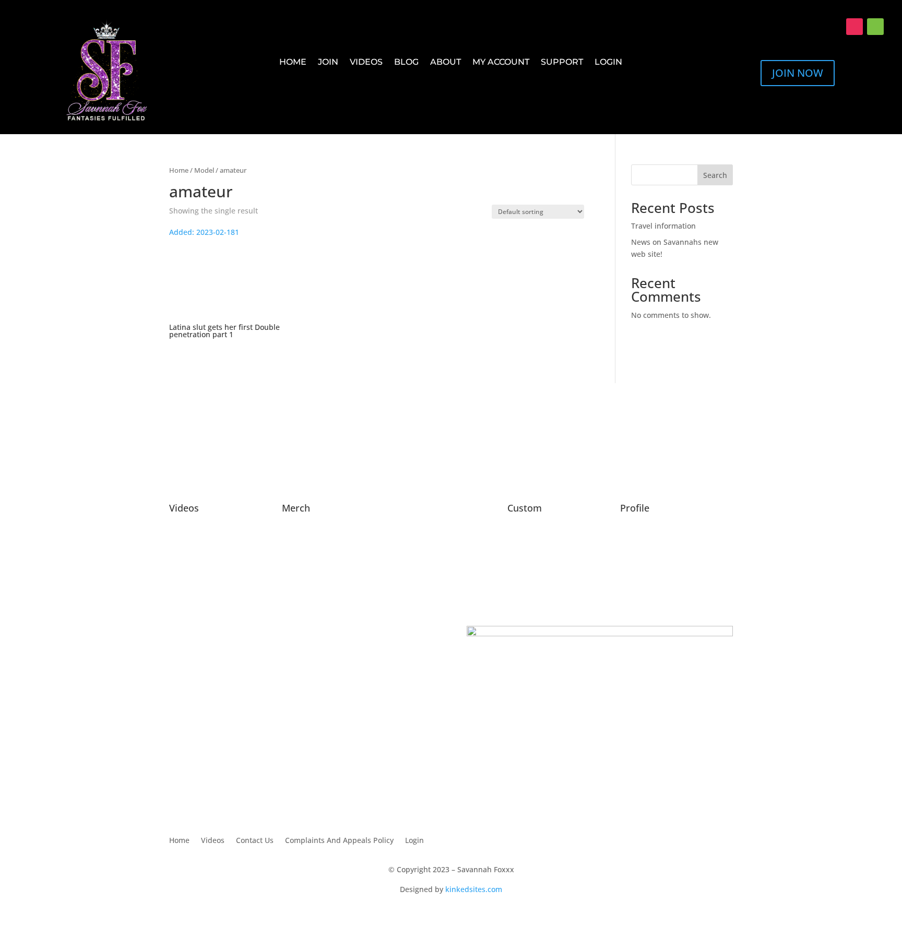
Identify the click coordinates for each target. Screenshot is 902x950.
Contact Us (255, 841)
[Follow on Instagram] (854, 26)
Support (562, 62)
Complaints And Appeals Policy (339, 841)
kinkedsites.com (473, 889)
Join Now (797, 73)
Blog (406, 62)
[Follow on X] (833, 26)
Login (608, 62)
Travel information (663, 226)
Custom (524, 508)
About (445, 62)
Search (715, 175)
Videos (366, 62)
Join (328, 62)
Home (292, 62)
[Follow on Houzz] (875, 26)
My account (500, 62)
